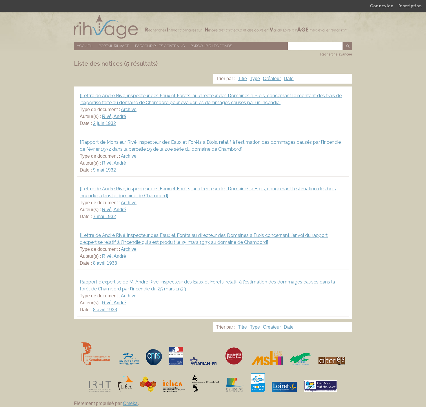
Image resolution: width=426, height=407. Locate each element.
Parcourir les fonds (211, 46)
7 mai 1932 (104, 216)
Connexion (382, 5)
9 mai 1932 (104, 169)
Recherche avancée (336, 54)
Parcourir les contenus (160, 46)
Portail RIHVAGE (114, 46)
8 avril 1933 (105, 263)
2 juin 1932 (104, 123)
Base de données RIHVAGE (213, 27)
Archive (128, 109)
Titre (242, 78)
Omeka (130, 403)
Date (289, 78)
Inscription (410, 5)
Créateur (272, 78)
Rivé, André (114, 116)
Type (255, 78)
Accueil (85, 46)
